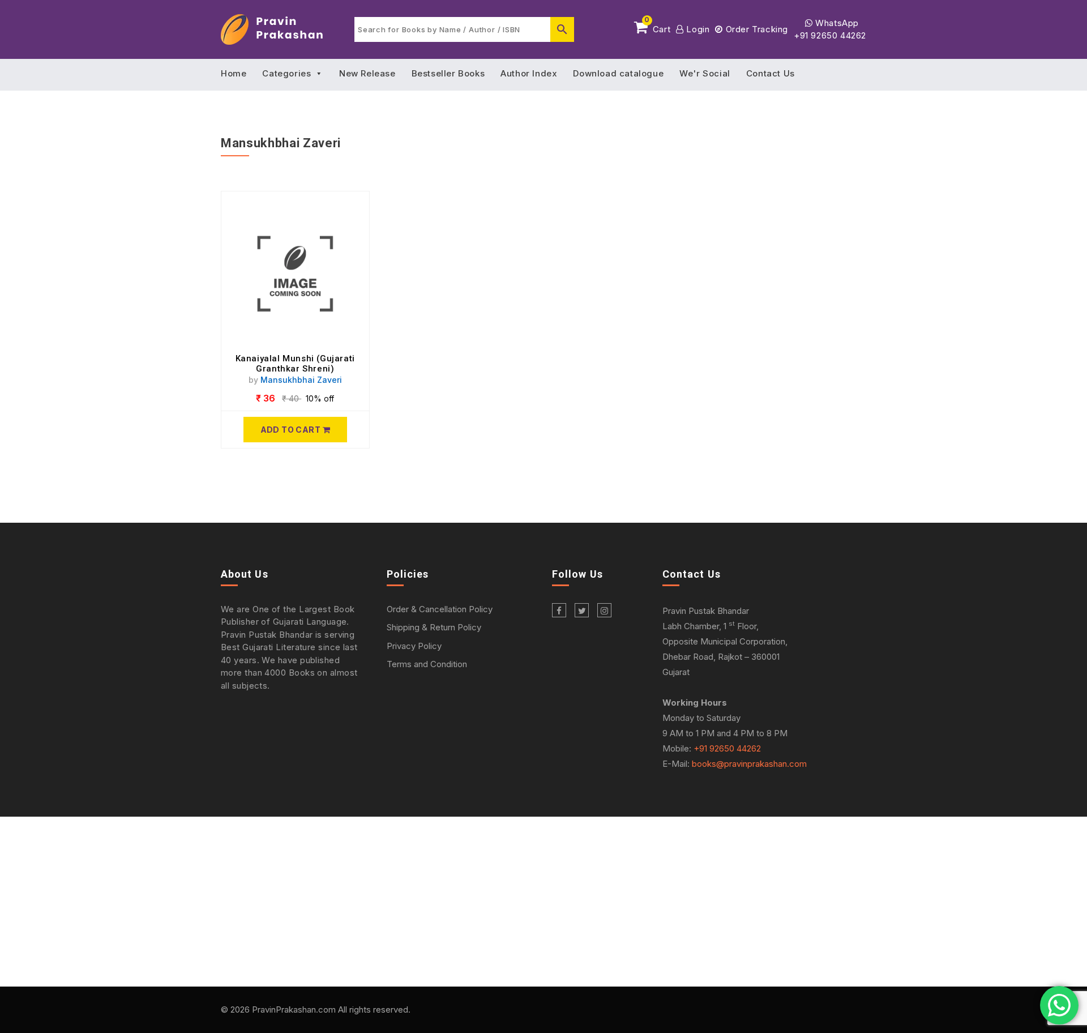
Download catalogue (618, 73)
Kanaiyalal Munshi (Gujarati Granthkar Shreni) (295, 363)
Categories (286, 73)
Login (696, 29)
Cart (657, 27)
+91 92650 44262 (830, 35)
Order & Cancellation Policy (440, 609)
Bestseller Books (448, 73)
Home (233, 73)
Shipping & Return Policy (434, 627)
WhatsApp (836, 23)
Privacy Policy (414, 646)
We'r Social (704, 73)
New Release (367, 73)
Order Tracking (755, 29)
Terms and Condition (427, 664)
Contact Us (770, 73)
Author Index (528, 73)
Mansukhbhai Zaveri (301, 380)
